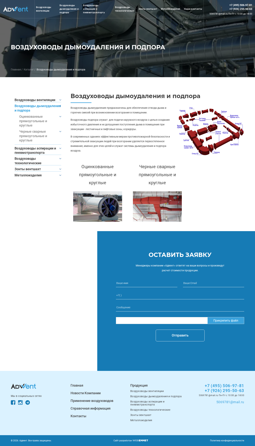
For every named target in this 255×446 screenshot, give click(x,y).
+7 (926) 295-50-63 (240, 8)
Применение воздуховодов (92, 401)
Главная (16, 69)
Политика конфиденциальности (227, 440)
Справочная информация (91, 408)
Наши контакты (193, 9)
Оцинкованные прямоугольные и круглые (33, 121)
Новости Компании (86, 393)
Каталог (29, 69)
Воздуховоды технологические (124, 9)
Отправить (180, 335)
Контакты (78, 416)
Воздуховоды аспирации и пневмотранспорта (94, 9)
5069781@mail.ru (230, 402)
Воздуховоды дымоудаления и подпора (69, 9)
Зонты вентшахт (148, 9)
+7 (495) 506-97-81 (240, 5)
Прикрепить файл (225, 320)
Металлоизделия (170, 9)
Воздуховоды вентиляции (43, 9)
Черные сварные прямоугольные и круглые (33, 135)
